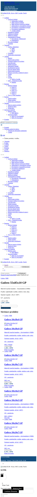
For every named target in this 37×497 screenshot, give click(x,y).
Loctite (10, 77)
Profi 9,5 (13, 87)
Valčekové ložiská (13, 34)
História (13, 82)
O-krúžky (10, 53)
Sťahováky (11, 108)
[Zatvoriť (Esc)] (7, 494)
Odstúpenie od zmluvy (10, 10)
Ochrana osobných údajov (11, 129)
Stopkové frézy (12, 106)
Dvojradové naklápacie (18, 29)
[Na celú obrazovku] (3, 494)
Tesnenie (6, 45)
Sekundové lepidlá (13, 66)
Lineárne (10, 43)
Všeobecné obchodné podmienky (17, 130)
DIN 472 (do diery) (17, 118)
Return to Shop (17, 488)
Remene (6, 84)
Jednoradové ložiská (17, 21)
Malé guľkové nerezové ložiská (20, 24)
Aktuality (7, 141)
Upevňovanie (12, 63)
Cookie (10, 132)
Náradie (6, 103)
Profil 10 (13, 89)
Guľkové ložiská (12, 19)
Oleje (9, 76)
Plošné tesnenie (12, 64)
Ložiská (6, 18)
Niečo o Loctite (15, 79)
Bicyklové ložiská (13, 42)
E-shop (6, 143)
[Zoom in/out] (1, 494)
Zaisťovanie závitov (13, 60)
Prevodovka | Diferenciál (18, 39)
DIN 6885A (14, 113)
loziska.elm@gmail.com (11, 8)
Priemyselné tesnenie (14, 71)
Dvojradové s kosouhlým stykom (20, 27)
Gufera (6, 146)
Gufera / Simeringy (13, 47)
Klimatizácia (15, 40)
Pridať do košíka (5, 308)
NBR (13, 48)
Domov (3, 275)
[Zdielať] (5, 494)
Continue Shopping (10, 491)
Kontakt (6, 119)
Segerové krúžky (13, 114)
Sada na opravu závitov (14, 105)
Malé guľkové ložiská (17, 22)
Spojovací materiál (9, 110)
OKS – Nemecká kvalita (15, 81)
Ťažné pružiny (12, 100)
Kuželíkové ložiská (13, 32)
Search (6, 265)
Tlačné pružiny (12, 98)
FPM (12, 51)
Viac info (7, 418)
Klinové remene (12, 85)
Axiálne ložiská (15, 30)
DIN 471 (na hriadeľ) (17, 116)
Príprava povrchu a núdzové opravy (18, 72)
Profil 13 (13, 92)
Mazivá (10, 58)
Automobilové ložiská (14, 37)
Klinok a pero (12, 111)
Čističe (10, 74)
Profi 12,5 (14, 90)
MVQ (13, 50)
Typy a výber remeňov (14, 95)
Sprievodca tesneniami (14, 55)
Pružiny (6, 97)
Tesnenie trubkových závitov (16, 61)
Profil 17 (13, 93)
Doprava (6, 151)
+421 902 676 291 (9, 7)
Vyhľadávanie (25, 267)
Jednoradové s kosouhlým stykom (21, 26)
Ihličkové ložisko (13, 35)
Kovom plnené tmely (14, 69)
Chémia (6, 56)
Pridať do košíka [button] (9, 349)
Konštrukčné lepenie (14, 68)
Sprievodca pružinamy (14, 102)
